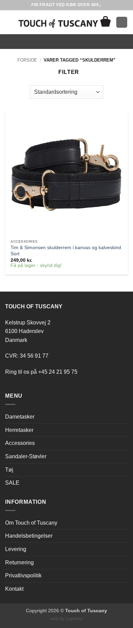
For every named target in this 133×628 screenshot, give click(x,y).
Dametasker (19, 417)
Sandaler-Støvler (25, 456)
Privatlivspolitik (23, 575)
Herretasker (19, 430)
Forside (27, 60)
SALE (12, 483)
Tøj (9, 470)
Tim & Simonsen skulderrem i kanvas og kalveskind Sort (66, 250)
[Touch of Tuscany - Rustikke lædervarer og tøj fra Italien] (64, 22)
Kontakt (14, 589)
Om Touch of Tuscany (31, 523)
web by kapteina (66, 618)
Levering (15, 549)
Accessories (20, 443)
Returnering (19, 562)
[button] (9, 22)
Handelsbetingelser (29, 536)
